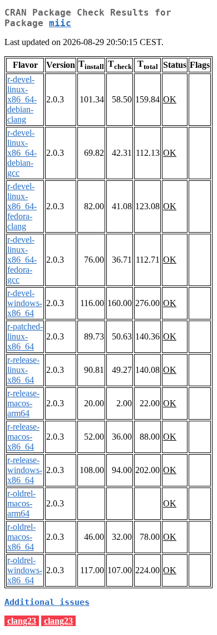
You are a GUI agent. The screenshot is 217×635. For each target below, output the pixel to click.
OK (169, 99)
